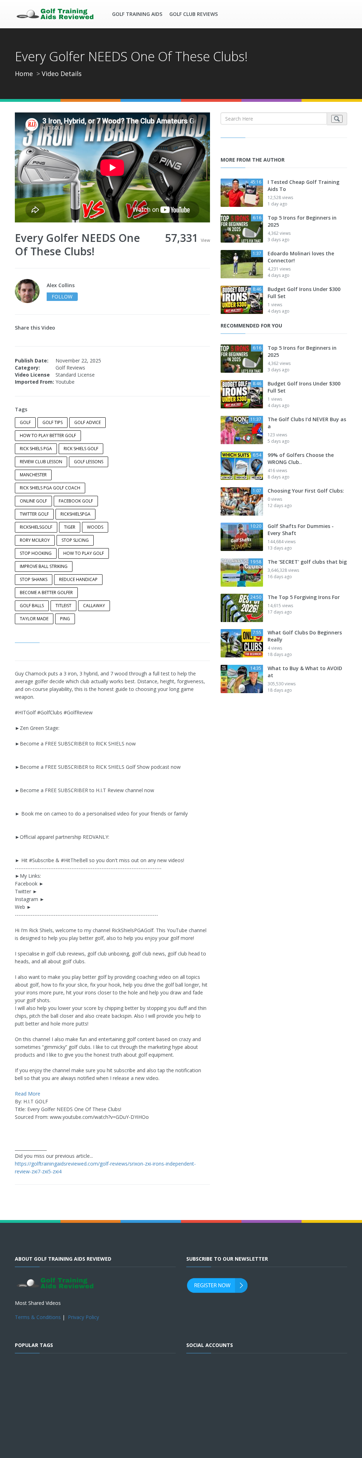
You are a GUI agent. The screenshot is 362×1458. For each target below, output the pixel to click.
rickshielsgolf (36, 527)
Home (24, 73)
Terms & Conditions (38, 1317)
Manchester (33, 475)
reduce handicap (78, 579)
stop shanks (33, 579)
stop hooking (36, 553)
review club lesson (41, 462)
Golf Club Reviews (193, 14)
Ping (65, 619)
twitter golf (34, 514)
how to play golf (83, 553)
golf (25, 422)
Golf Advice (87, 422)
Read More (27, 1093)
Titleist (63, 606)
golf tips (52, 422)
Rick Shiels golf (81, 449)
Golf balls (32, 606)
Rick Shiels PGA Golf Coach (50, 488)
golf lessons (88, 462)
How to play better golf (48, 435)
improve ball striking (44, 566)
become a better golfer (46, 592)
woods (95, 527)
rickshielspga (75, 514)
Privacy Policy (83, 1317)
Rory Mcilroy (35, 540)
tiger (69, 527)
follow (62, 296)
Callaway (94, 606)
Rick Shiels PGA (36, 449)
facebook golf (76, 501)
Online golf (33, 501)
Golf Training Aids (137, 14)
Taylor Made (34, 619)
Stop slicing (75, 540)
